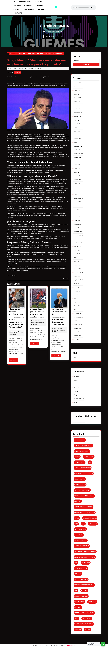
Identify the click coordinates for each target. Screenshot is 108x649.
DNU (83, 523)
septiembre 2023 (78, 198)
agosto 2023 (77, 202)
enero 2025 (77, 142)
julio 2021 (77, 287)
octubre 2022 (77, 239)
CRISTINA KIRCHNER (90, 518)
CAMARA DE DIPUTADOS (82, 468)
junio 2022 (77, 254)
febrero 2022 (77, 268)
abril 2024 (77, 172)
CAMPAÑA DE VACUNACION (83, 473)
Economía (28, 6)
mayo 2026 (77, 90)
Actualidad (39, 2)
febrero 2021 (77, 306)
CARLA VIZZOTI (79, 479)
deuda (76, 523)
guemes (21, 68)
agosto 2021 (77, 283)
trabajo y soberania (79, 398)
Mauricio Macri (85, 562)
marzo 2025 (77, 135)
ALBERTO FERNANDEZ (81, 451)
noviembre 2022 (78, 235)
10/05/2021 (36, 321)
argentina (77, 456)
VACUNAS (77, 629)
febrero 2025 (77, 138)
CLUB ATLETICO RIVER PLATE (84, 495)
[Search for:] (86, 61)
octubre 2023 (77, 194)
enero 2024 (77, 183)
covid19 (76, 518)
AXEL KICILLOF (79, 462)
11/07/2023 (13, 68)
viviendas (87, 629)
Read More (14, 359)
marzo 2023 (77, 220)
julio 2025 (77, 120)
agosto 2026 (77, 83)
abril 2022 (77, 261)
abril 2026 (77, 94)
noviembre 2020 (78, 317)
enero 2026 (77, 101)
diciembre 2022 (78, 231)
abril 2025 (77, 131)
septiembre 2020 (78, 324)
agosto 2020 (77, 328)
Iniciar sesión (77, 358)
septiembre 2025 (78, 112)
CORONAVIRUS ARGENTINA (83, 507)
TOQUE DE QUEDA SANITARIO (84, 613)
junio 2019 (77, 339)
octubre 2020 (77, 320)
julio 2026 (77, 86)
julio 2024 (77, 161)
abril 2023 (77, 216)
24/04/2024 (14, 331)
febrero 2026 (77, 97)
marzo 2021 (77, 302)
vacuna (76, 618)
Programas (77, 395)
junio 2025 (77, 123)
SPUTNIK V (78, 607)
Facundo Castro (78, 534)
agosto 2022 (77, 246)
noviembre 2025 (78, 105)
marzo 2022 (77, 265)
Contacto (18, 13)
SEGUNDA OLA (79, 601)
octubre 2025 (77, 109)
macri (76, 562)
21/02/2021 (57, 328)
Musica (16, 9)
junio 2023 (77, 209)
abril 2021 (77, 298)
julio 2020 (77, 332)
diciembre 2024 (78, 146)
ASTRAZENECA (89, 456)
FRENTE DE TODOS (80, 540)
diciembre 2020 (78, 313)
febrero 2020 (77, 335)
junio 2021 (77, 291)
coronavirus (77, 501)
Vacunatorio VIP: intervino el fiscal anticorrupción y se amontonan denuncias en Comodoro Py (59, 317)
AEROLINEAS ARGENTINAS (83, 445)
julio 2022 (77, 250)
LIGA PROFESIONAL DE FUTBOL (84, 557)
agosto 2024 (77, 157)
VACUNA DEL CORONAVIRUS (83, 624)
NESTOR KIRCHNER (80, 568)
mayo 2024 (77, 168)
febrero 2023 (77, 224)
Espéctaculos (28, 9)
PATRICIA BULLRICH (81, 579)
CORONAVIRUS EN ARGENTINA (84, 512)
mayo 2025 (77, 127)
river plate (84, 590)
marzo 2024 (77, 176)
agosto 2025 (77, 116)
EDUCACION (93, 523)
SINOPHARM (92, 601)
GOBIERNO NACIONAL (81, 546)
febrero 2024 (77, 179)
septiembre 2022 (78, 242)
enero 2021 (77, 309)
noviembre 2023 (78, 190)
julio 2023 (77, 205)
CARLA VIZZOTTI (80, 484)
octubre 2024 (77, 150)
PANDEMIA (78, 574)
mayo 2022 (77, 257)
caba (90, 462)
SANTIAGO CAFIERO (81, 596)
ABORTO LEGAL (79, 440)
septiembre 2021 (78, 280)
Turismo (39, 6)
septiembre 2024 (78, 153)
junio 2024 (77, 164)
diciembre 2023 (78, 187)
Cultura (41, 9)
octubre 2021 (77, 276)
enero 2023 (77, 228)
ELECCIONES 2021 (80, 529)
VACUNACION (86, 618)
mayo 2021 (77, 294)
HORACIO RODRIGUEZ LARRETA (85, 551)
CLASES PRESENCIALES (82, 490)
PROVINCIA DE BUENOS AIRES (84, 585)
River (75, 590)
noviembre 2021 (78, 272)
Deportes (17, 6)
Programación (25, 2)
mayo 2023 (77, 213)
